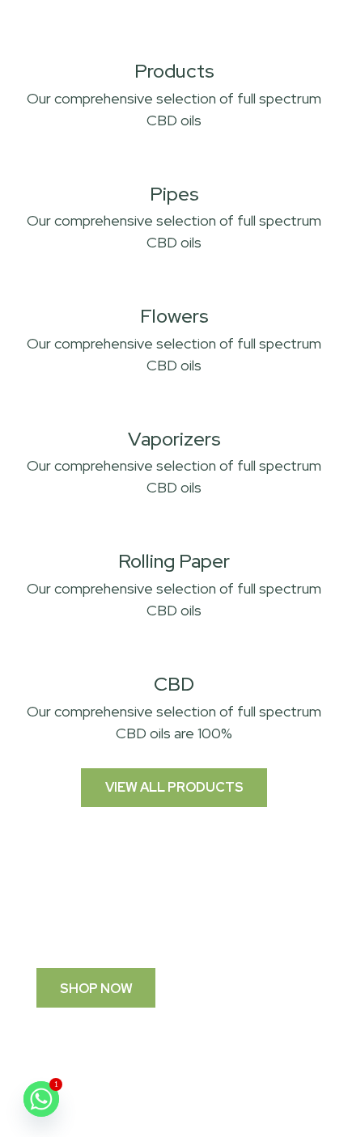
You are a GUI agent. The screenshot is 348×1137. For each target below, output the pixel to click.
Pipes (174, 193)
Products (174, 70)
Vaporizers (174, 438)
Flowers (174, 315)
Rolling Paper (174, 560)
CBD (174, 683)
